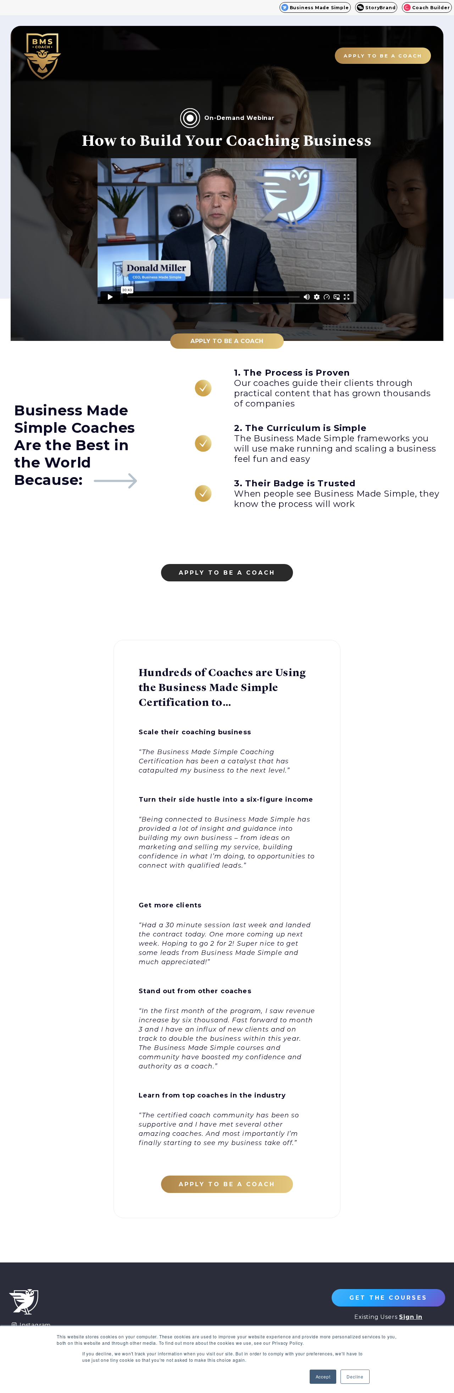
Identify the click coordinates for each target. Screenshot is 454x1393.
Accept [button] (323, 1376)
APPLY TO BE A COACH (383, 56)
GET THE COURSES (388, 1297)
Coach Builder (431, 7)
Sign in (410, 1317)
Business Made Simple (319, 7)
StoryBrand (380, 7)
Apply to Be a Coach (227, 341)
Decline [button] (355, 1376)
